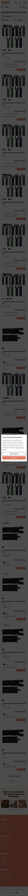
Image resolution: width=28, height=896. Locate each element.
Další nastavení (14, 453)
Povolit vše (14, 458)
